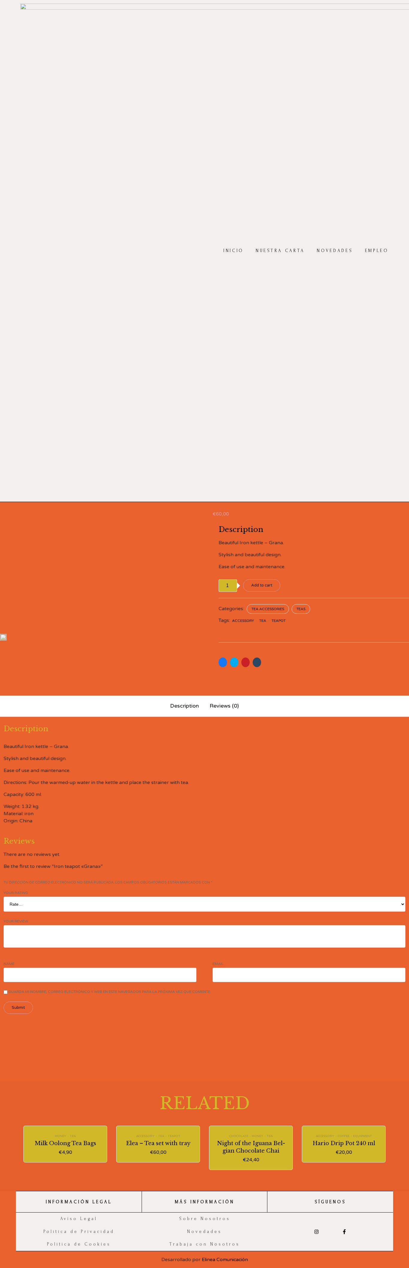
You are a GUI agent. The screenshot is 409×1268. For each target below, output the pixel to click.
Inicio (233, 250)
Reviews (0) (224, 705)
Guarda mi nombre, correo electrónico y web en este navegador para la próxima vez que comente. (109, 992)
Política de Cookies (79, 1244)
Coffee (343, 1136)
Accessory (243, 621)
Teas (300, 609)
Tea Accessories (268, 609)
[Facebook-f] (344, 1232)
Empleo (377, 250)
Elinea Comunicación (225, 1260)
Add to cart (261, 585)
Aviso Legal (78, 1218)
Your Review (16, 921)
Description (184, 705)
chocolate (238, 1136)
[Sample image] (3, 637)
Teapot (279, 621)
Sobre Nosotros (204, 1218)
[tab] (184, 706)
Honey (60, 1136)
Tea (262, 621)
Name (9, 964)
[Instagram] (316, 1232)
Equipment (362, 1136)
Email (218, 964)
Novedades (335, 250)
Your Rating (16, 893)
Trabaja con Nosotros (204, 1244)
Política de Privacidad (78, 1231)
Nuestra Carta (280, 250)
